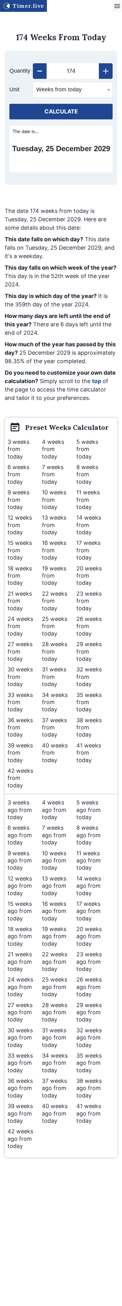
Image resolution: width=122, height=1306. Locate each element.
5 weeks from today (87, 449)
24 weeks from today (20, 626)
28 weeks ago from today (54, 1012)
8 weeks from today (87, 474)
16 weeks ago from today (54, 911)
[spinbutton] (73, 71)
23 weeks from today (89, 601)
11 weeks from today (88, 499)
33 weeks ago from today (20, 1062)
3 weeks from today (18, 449)
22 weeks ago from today (54, 961)
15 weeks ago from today (20, 911)
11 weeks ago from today (88, 860)
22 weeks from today (54, 601)
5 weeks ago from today (88, 809)
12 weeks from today (20, 524)
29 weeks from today (89, 651)
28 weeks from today (54, 651)
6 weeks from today (18, 474)
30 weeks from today (20, 676)
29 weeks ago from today (89, 1012)
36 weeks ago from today (20, 1088)
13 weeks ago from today (54, 885)
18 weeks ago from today (20, 936)
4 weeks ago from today (54, 809)
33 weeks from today (20, 702)
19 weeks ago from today (54, 936)
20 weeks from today (89, 575)
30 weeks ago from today (20, 1037)
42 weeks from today (20, 778)
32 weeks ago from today (89, 1037)
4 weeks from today (53, 449)
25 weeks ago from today (54, 986)
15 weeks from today (20, 550)
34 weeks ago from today (55, 1062)
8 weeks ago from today (88, 835)
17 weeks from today (88, 550)
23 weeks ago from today (89, 961)
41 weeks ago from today (88, 1113)
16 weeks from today (54, 550)
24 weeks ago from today (20, 986)
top (96, 381)
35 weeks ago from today (89, 1062)
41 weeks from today (88, 752)
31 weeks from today (54, 676)
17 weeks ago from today (88, 911)
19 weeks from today (54, 575)
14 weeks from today (88, 524)
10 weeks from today (54, 499)
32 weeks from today (89, 676)
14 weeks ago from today (88, 885)
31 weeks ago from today (54, 1037)
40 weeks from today (55, 752)
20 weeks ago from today (89, 936)
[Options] (117, 6)
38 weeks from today (89, 727)
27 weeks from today (20, 651)
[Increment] (106, 71)
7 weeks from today (53, 474)
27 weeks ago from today (20, 1012)
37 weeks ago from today (54, 1088)
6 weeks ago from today (20, 835)
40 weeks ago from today (55, 1113)
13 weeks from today (54, 524)
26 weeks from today (89, 626)
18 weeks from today (20, 575)
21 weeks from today (20, 601)
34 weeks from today (55, 702)
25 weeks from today (54, 626)
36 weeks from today (20, 727)
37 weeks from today (54, 727)
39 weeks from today (20, 752)
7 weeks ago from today (54, 835)
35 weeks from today (89, 702)
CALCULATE (61, 111)
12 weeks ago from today (20, 885)
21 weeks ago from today (20, 961)
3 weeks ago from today (20, 809)
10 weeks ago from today (54, 860)
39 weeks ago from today (20, 1113)
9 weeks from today (18, 499)
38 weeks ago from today (89, 1088)
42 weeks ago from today (20, 1138)
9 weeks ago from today (20, 860)
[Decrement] (40, 71)
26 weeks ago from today (89, 986)
